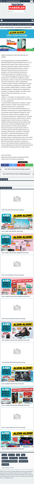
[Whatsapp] (29, 50)
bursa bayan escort (5, 473)
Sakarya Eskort (14, 473)
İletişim (23, 455)
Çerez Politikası (23, 458)
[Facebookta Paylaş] (4, 50)
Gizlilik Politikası (13, 458)
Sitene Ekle (5, 458)
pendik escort (11, 474)
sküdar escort (3, 471)
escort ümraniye (11, 471)
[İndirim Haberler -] (17, 6)
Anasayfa (4, 455)
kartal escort (18, 474)
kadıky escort (24, 474)
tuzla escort (21, 473)
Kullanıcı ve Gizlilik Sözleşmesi (9, 461)
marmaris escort (14, 476)
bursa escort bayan (28, 471)
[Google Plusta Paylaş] (21, 50)
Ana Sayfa (4, 24)
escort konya (21, 476)
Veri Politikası (5, 464)
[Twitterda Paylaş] (12, 50)
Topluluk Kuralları (23, 461)
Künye (18, 455)
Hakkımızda (11, 455)
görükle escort (19, 471)
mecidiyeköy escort (9, 477)
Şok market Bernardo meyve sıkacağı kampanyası (16, 174)
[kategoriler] (32, 20)
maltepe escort (3, 474)
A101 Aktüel (11, 24)
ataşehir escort (27, 473)
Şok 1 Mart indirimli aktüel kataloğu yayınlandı (17, 169)
